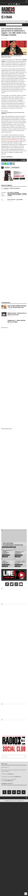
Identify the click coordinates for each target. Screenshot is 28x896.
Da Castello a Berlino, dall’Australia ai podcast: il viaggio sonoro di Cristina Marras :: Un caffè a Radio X (17, 194)
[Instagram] (14, 4)
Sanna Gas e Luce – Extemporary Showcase (19, 552)
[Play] (3, 160)
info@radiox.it (10, 774)
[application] (14, 160)
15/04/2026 (5, 38)
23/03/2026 (6, 189)
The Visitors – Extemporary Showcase (13, 544)
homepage (7, 167)
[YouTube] (21, 584)
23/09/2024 (5, 556)
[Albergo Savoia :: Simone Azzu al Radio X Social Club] (4, 314)
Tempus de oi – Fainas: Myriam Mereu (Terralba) (16, 321)
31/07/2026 (10, 309)
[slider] (24, 160)
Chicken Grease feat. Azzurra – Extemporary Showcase (7, 552)
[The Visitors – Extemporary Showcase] (14, 538)
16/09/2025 (18, 556)
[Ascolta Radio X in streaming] (14, 580)
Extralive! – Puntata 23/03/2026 (12, 188)
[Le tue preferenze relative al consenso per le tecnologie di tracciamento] (25, 893)
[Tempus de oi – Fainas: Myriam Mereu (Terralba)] (4, 322)
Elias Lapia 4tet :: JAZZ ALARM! (14, 199)
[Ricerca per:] (14, 24)
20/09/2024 (13, 547)
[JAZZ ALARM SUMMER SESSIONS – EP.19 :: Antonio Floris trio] (4, 307)
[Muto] (21, 160)
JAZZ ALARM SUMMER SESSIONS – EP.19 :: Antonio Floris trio (16, 306)
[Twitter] (11, 4)
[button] (26, 1)
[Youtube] (16, 4)
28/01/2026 (10, 196)
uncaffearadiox (15, 167)
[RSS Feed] (19, 4)
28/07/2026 (10, 316)
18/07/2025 (10, 201)
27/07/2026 (10, 323)
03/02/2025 (5, 566)
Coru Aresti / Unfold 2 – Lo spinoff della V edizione (20, 562)
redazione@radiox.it (8, 780)
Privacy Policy (4, 787)
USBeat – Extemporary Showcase (5, 562)
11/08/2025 (18, 566)
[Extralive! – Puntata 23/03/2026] (2, 188)
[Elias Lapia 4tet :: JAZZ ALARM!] (4, 248)
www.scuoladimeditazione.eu (12, 139)
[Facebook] (9, 4)
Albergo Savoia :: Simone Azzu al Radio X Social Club (16, 313)
